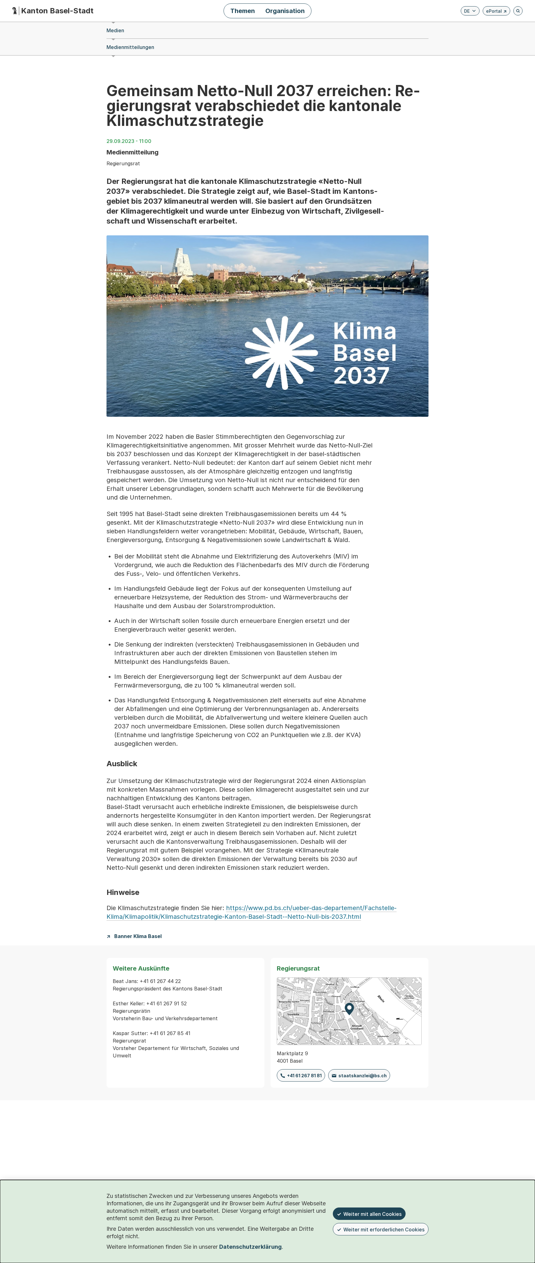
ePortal (496, 12)
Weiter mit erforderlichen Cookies (383, 1229)
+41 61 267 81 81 (304, 1075)
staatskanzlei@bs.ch (362, 1075)
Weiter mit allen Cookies (372, 1214)
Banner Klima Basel (138, 936)
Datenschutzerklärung (250, 1246)
